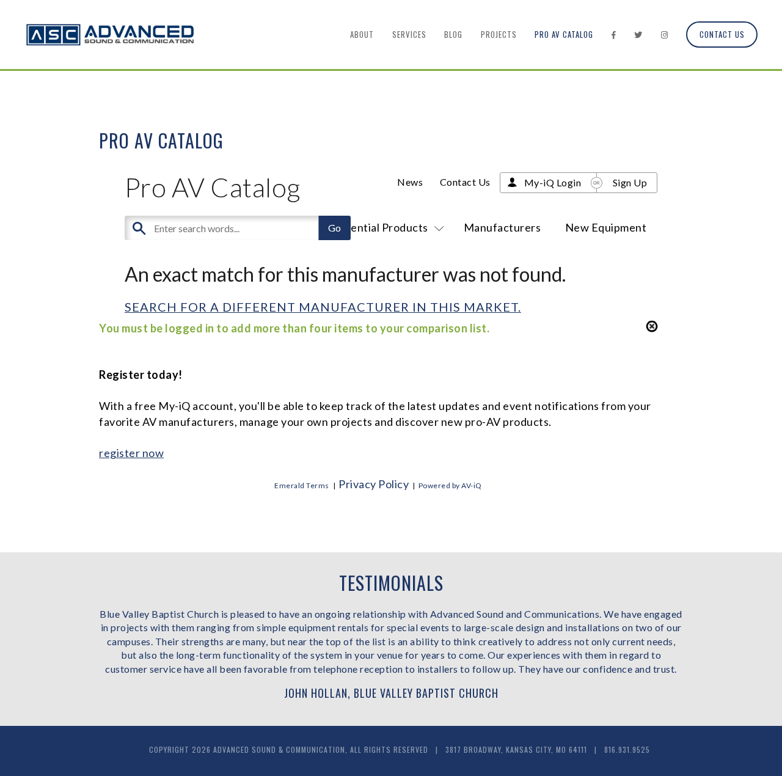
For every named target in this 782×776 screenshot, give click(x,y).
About (362, 34)
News (410, 182)
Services (409, 34)
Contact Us (722, 34)
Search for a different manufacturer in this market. (323, 306)
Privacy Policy (373, 484)
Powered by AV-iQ (450, 485)
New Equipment (606, 227)
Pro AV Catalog (564, 34)
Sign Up (630, 182)
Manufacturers (502, 227)
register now (131, 452)
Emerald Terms (301, 485)
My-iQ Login (553, 182)
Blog (453, 34)
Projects (499, 34)
